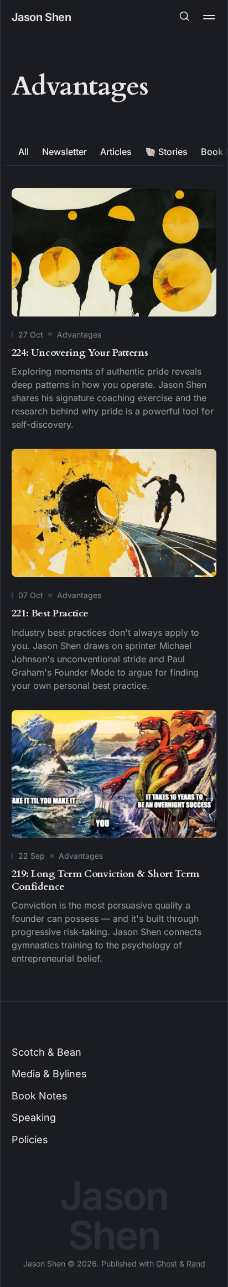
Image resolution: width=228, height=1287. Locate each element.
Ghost (166, 1263)
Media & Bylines (49, 1074)
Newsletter (64, 151)
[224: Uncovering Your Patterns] (114, 311)
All (23, 151)
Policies (30, 1139)
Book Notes (40, 1096)
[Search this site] (184, 17)
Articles (116, 151)
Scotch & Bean (46, 1052)
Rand (195, 1263)
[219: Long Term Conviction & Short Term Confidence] (114, 840)
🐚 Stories (166, 151)
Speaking (34, 1117)
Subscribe (114, 63)
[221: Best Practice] (114, 572)
